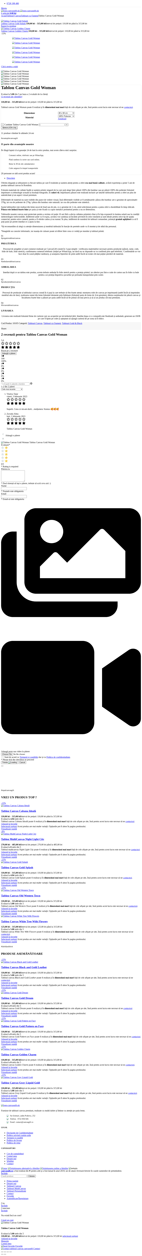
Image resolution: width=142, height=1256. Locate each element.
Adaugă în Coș (9, 128)
